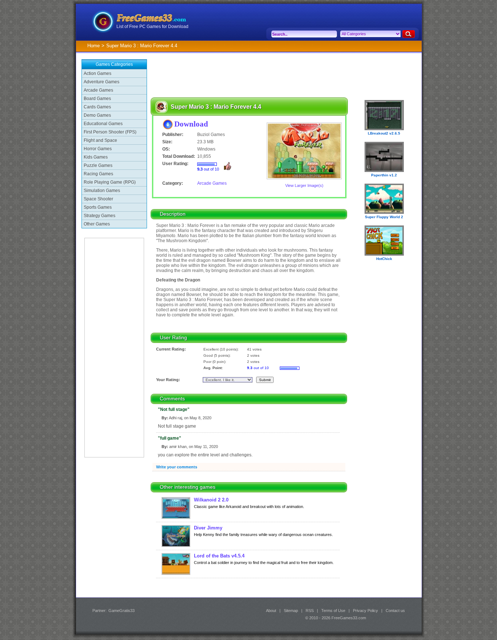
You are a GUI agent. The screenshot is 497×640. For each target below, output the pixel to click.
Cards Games (97, 106)
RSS (310, 610)
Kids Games (96, 157)
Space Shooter (98, 198)
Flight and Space (100, 140)
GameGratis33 (121, 610)
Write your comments (176, 467)
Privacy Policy (365, 610)
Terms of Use (333, 610)
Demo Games (97, 115)
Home (93, 45)
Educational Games (103, 123)
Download (191, 124)
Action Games (97, 73)
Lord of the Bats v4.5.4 (219, 556)
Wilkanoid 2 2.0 (211, 500)
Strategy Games (99, 215)
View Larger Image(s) (304, 185)
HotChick (384, 259)
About (271, 610)
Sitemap (291, 610)
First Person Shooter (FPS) (110, 132)
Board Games (97, 98)
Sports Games (98, 207)
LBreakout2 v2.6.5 (384, 133)
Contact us (395, 610)
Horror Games (98, 148)
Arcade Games (98, 90)
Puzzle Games (98, 165)
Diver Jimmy (208, 528)
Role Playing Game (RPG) (110, 182)
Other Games (97, 224)
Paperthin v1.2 (384, 175)
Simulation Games (102, 190)
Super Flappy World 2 (384, 217)
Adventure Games (101, 81)
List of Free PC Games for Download (152, 26)
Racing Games (98, 173)
